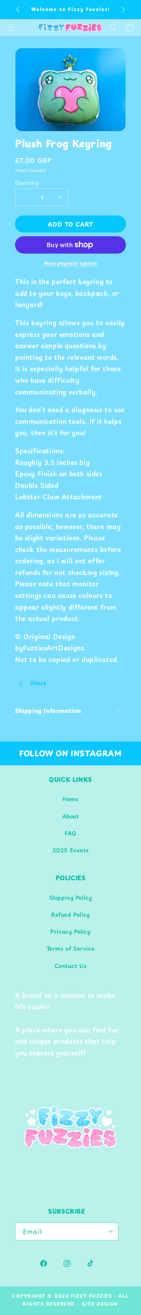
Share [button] (38, 683)
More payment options (70, 263)
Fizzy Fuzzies (91, 1295)
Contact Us (71, 966)
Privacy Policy (70, 932)
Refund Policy (70, 915)
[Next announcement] (123, 10)
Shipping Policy (70, 898)
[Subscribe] (110, 1231)
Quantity (27, 182)
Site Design (100, 1303)
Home (70, 799)
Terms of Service (71, 949)
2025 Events (70, 850)
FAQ (70, 833)
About (70, 816)
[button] (113, 27)
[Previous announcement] (17, 10)
